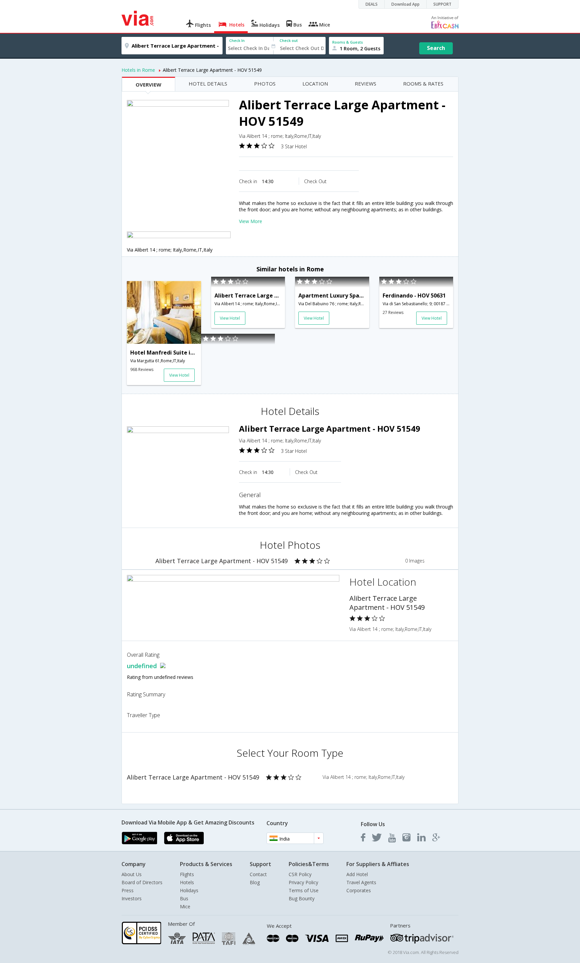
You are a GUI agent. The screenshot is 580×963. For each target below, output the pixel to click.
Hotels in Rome (138, 70)
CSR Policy (300, 874)
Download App (405, 4)
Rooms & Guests (347, 42)
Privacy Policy (303, 882)
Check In (237, 40)
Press (128, 890)
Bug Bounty (302, 898)
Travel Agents (361, 882)
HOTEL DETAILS (208, 83)
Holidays (189, 890)
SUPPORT (442, 4)
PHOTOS (265, 83)
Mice (185, 906)
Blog (255, 882)
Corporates (358, 890)
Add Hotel (357, 874)
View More (250, 221)
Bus (184, 898)
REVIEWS (365, 83)
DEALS (372, 4)
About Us (132, 874)
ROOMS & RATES (423, 83)
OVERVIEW (148, 84)
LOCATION (315, 83)
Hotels (187, 882)
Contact (258, 874)
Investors (132, 898)
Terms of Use (304, 890)
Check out (289, 40)
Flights (187, 874)
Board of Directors (142, 882)
